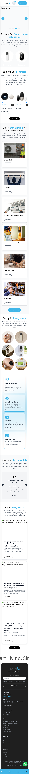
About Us (5, 752)
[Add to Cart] (12, 105)
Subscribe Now (14, 685)
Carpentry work (7, 731)
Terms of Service (7, 745)
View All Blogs (14, 647)
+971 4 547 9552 (7, 694)
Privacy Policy (6, 742)
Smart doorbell (6, 712)
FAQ (4, 738)
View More (15, 118)
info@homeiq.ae (7, 696)
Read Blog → (8, 556)
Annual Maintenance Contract (10, 723)
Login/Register (22, 3)
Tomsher (17, 762)
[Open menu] (2, 771)
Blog (4, 740)
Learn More (8, 164)
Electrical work (6, 725)
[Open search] (18, 771)
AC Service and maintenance (10, 721)
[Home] (10, 771)
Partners (5, 754)
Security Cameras (7, 710)
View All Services (14, 310)
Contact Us (5, 756)
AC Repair (5, 727)
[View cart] (26, 771)
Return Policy (6, 747)
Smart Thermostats (7, 708)
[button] (10, 28)
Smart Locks (6, 714)
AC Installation (6, 729)
